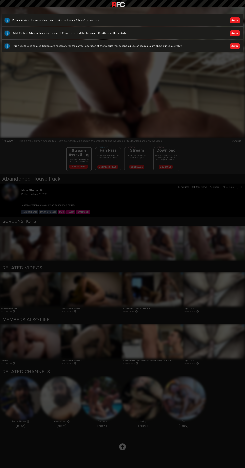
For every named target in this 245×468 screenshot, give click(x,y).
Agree (234, 20)
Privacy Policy (74, 20)
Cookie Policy (174, 46)
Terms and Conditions (97, 33)
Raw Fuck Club (118, 4)
